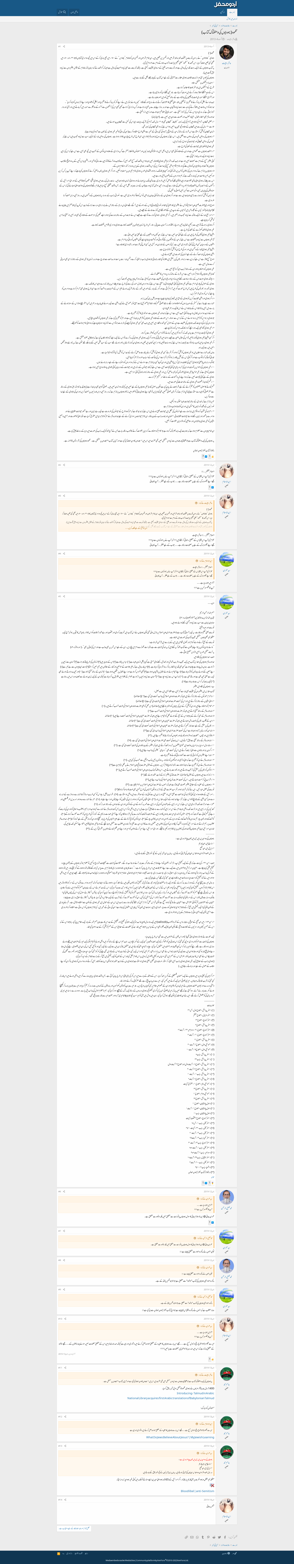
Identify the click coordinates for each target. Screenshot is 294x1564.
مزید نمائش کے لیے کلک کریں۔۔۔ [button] (136, 528)
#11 (60, 1368)
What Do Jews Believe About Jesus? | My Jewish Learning (180, 1437)
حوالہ (212, 1177)
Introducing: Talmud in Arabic (195, 1393)
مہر (233, 1554)
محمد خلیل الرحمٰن (226, 1208)
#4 (59, 554)
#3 (59, 496)
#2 (59, 465)
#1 (59, 47)
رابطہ (86, 1554)
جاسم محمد (227, 1384)
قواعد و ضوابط (78, 1554)
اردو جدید (225, 1554)
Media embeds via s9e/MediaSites (120, 1560)
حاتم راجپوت (231, 39)
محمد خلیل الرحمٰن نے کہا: (204, 1238)
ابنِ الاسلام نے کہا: (205, 561)
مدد (63, 1554)
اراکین (222, 12)
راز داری (69, 1554)
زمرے (232, 12)
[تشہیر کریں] (64, 46)
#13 (60, 1446)
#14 (60, 1500)
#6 (59, 1192)
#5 (59, 597)
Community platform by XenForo (162, 1560)
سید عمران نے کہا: (206, 1199)
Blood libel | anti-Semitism (197, 1491)
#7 (59, 1231)
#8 (59, 1260)
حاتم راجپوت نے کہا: (205, 503)
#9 (59, 1290)
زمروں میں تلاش (232, 19)
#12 (60, 1417)
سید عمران (226, 570)
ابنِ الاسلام (226, 482)
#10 (60, 1319)
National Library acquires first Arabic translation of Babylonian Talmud (170, 1398)
